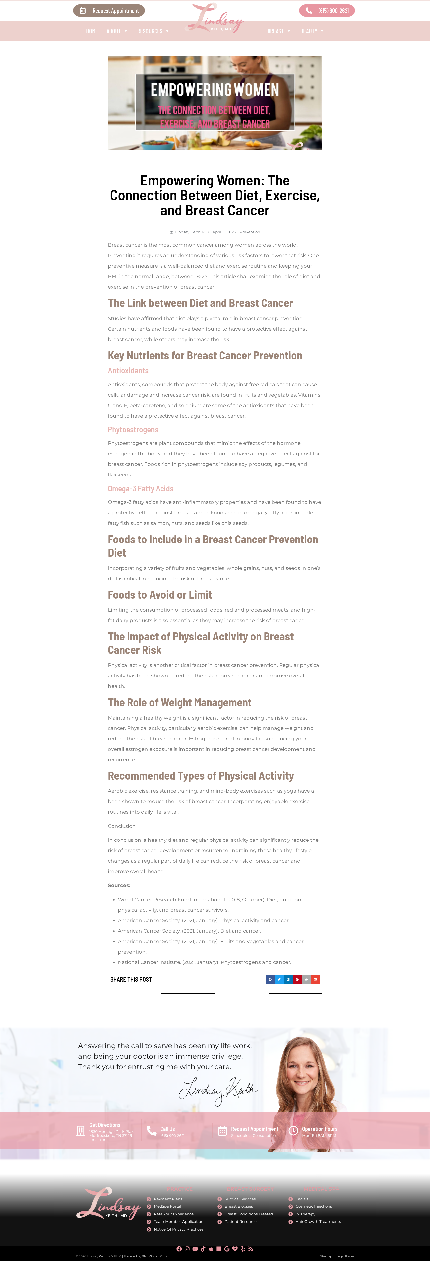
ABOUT (114, 31)
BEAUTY (308, 31)
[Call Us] (152, 1131)
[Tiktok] (203, 1249)
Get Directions (104, 1124)
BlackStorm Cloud (155, 1256)
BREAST (276, 31)
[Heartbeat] (235, 1249)
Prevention (250, 232)
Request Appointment (254, 1128)
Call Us (167, 1128)
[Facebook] (179, 1249)
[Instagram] (187, 1249)
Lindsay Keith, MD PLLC (104, 1256)
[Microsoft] (219, 1249)
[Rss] (251, 1249)
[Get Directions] (81, 1131)
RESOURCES (149, 31)
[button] (270, 979)
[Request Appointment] (222, 1131)
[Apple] (211, 1249)
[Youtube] (195, 1249)
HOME (92, 31)
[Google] (227, 1249)
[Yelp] (243, 1249)
